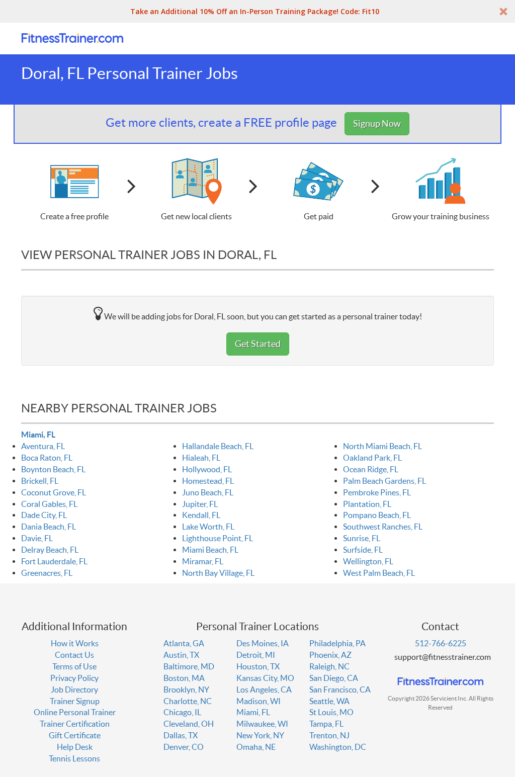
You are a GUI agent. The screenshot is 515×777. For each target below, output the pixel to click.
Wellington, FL (368, 561)
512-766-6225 (440, 643)
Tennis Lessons (74, 758)
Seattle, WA (329, 701)
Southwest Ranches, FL (382, 526)
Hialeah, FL (201, 457)
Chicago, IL (182, 712)
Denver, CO (183, 746)
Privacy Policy (74, 677)
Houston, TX (258, 666)
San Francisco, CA (340, 689)
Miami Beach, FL (210, 549)
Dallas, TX (180, 735)
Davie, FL (37, 538)
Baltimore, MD (188, 666)
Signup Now (377, 123)
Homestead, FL (208, 480)
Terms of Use (74, 666)
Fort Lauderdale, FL (54, 561)
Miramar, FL (202, 561)
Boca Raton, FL (46, 457)
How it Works (75, 643)
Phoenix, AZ (330, 654)
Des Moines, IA (262, 643)
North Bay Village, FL (218, 572)
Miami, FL (38, 434)
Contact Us (74, 654)
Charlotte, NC (187, 701)
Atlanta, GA (183, 643)
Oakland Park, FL (372, 457)
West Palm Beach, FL (379, 572)
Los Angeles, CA (264, 689)
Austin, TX (181, 654)
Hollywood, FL (207, 469)
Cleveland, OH (188, 723)
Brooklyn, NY (186, 689)
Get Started (258, 343)
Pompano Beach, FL (377, 515)
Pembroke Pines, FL (377, 492)
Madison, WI (258, 701)
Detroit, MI (255, 654)
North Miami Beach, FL (382, 446)
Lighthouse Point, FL (217, 538)
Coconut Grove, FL (53, 492)
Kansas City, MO (265, 677)
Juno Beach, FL (207, 492)
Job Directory (74, 689)
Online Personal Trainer (75, 712)
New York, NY (260, 735)
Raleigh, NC (329, 666)
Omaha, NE (256, 746)
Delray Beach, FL (49, 549)
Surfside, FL (363, 549)
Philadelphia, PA (337, 643)
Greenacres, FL (46, 572)
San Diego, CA (333, 677)
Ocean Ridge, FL (370, 469)
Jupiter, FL (200, 503)
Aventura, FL (43, 446)
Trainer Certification (75, 723)
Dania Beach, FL (48, 526)
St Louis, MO (331, 712)
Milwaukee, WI (262, 723)
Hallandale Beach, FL (217, 446)
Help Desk (75, 746)
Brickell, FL (39, 480)
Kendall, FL (201, 515)
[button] (257, 11)
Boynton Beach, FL (53, 469)
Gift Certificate (75, 735)
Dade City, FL (44, 515)
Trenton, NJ (329, 735)
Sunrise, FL (361, 538)
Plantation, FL (367, 503)
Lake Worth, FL (208, 526)
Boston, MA (184, 677)
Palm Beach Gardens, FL (384, 480)
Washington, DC (337, 746)
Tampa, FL (326, 723)
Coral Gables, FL (49, 503)
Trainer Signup (75, 701)
